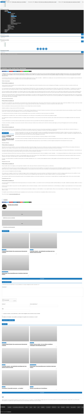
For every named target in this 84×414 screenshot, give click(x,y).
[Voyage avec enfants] (4, 9)
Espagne (31, 249)
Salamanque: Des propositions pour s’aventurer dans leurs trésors (15, 274)
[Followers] (1, 8)
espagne (9, 407)
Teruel (31, 407)
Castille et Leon (5, 271)
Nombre (4, 304)
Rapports (32, 342)
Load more (42, 278)
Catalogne (4, 249)
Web (3, 308)
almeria (67, 407)
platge (26, 407)
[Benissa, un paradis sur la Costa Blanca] (43, 377)
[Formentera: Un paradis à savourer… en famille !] (15, 377)
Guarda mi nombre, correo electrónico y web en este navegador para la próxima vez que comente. (21, 313)
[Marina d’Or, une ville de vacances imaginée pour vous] (4, 139)
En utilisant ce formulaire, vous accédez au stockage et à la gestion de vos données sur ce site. (20, 316)
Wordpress (9, 411)
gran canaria (73, 407)
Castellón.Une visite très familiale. (10, 136)
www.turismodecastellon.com (14, 194)
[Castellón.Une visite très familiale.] (4, 136)
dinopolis (62, 407)
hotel (35, 407)
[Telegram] (2, 8)
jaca (58, 407)
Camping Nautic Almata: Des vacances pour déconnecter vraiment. (14, 252)
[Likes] (0, 8)
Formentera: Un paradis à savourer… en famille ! (12, 388)
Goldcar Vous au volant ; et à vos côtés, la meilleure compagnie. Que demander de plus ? (41, 345)
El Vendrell (48, 407)
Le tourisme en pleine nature (18, 407)
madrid (78, 407)
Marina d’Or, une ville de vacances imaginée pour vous (10, 139)
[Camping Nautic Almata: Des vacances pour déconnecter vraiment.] (15, 240)
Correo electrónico (34, 304)
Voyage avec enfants (13, 204)
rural (38, 407)
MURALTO (54, 407)
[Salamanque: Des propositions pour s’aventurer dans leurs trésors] (15, 262)
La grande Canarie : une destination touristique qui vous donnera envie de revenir (42, 252)
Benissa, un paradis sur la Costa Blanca (38, 388)
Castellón (5, 199)
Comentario (4, 286)
